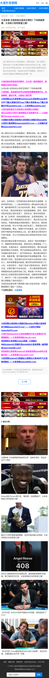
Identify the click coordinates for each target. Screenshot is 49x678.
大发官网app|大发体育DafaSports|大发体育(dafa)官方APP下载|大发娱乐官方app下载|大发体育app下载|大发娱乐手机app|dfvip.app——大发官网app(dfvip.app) (24, 102)
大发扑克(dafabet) (7, 11)
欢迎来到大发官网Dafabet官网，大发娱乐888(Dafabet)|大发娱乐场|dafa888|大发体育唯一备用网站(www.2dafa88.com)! (24, 344)
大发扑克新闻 (19, 8)
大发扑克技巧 (31, 8)
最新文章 (11, 662)
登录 (37, 3)
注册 (42, 3)
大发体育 (18, 290)
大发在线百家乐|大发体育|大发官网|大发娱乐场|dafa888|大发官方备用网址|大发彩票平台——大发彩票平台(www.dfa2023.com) (24, 112)
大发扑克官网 (8, 3)
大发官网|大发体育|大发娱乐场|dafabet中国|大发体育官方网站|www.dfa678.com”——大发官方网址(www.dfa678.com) (23, 326)
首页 (3, 8)
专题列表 (19, 662)
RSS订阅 (41, 662)
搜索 (38, 675)
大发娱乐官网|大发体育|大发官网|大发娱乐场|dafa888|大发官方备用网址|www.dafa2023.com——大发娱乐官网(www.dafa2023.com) (24, 123)
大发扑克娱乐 (44, 8)
